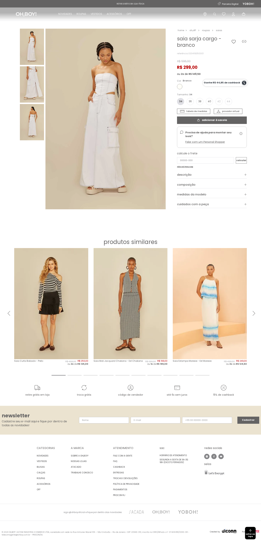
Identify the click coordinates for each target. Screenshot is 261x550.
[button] (105, 119)
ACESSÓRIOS (114, 14)
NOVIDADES (65, 14)
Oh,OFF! (192, 30)
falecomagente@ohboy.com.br (16, 534)
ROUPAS (81, 14)
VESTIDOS (96, 14)
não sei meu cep (185, 167)
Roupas (206, 30)
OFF (129, 14)
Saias (219, 30)
